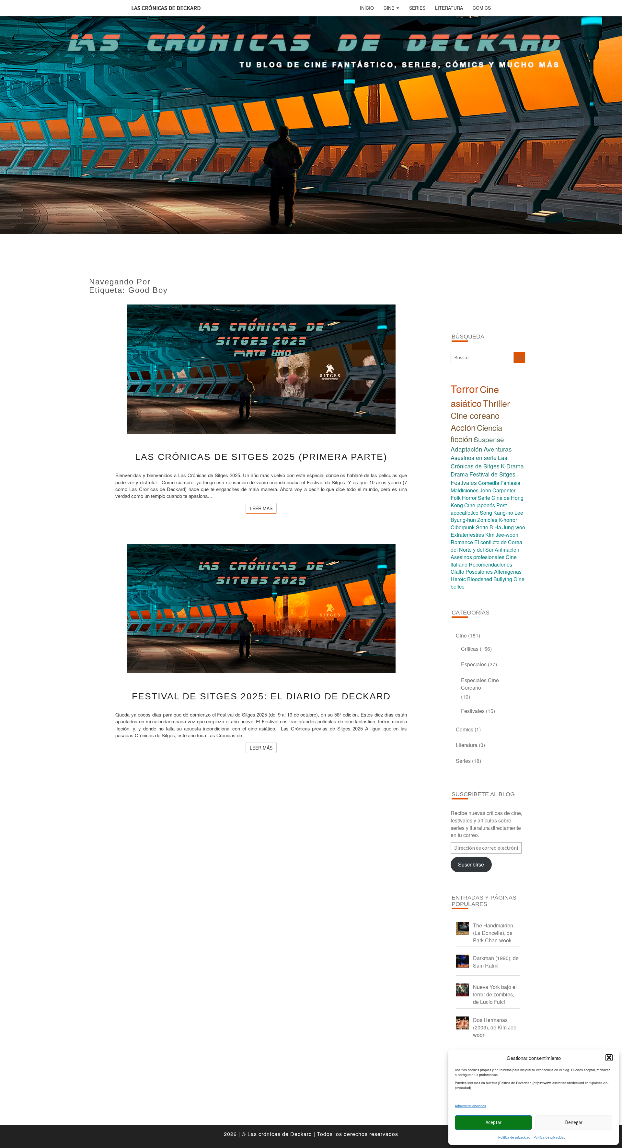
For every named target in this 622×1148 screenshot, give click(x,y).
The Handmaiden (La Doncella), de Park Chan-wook (493, 933)
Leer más (263, 508)
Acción (463, 427)
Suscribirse (471, 864)
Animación (507, 549)
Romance (462, 542)
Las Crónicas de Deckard (166, 8)
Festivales (464, 482)
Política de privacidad (514, 1137)
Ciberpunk (463, 527)
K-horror (508, 519)
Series (417, 8)
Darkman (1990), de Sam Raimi (496, 961)
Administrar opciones (470, 1106)
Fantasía (510, 483)
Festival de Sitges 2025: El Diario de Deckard (261, 696)
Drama (459, 474)
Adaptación (466, 448)
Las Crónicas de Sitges (479, 461)
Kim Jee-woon (501, 534)
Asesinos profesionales (477, 557)
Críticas (469, 648)
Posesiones (479, 571)
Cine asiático (475, 395)
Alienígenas (508, 571)
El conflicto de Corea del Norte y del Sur (486, 545)
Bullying (502, 579)
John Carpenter (497, 490)
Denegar (573, 1122)
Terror (464, 388)
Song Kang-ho (496, 512)
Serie (484, 497)
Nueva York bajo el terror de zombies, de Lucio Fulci (495, 994)
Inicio (367, 8)
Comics (482, 8)
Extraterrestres (467, 534)
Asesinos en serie (474, 457)
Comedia (488, 483)
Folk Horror (464, 497)
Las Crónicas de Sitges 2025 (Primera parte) (261, 457)
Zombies (487, 519)
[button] (609, 1057)
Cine (389, 8)
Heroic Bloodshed (471, 579)
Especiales (474, 664)
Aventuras (498, 448)
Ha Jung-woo (509, 527)
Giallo (457, 571)
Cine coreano (475, 415)
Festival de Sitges (492, 474)
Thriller (496, 403)
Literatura (449, 8)
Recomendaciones (490, 564)
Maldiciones (464, 490)
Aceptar (493, 1122)
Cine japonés (479, 505)
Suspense (489, 439)
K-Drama (512, 466)
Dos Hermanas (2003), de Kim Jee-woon (495, 1027)
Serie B (484, 527)
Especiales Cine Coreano (480, 683)
